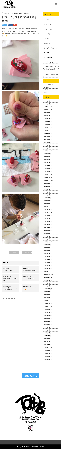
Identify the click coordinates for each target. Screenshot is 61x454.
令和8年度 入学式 (7, 270)
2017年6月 (47, 338)
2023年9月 (47, 153)
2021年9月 (47, 215)
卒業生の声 (47, 43)
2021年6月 (47, 221)
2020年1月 (47, 268)
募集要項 (46, 38)
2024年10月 (47, 130)
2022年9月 (47, 183)
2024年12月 (47, 127)
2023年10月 (47, 151)
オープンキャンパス (49, 84)
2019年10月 (47, 277)
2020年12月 (47, 236)
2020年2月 (47, 265)
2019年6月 (47, 286)
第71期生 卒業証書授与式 (29, 270)
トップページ (47, 20)
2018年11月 (47, 303)
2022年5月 (47, 195)
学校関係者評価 (48, 57)
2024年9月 (47, 133)
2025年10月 (47, 109)
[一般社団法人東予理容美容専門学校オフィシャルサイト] (9, 4)
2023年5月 (47, 162)
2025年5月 (47, 118)
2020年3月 (47, 262)
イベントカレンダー (49, 29)
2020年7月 (47, 250)
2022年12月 (47, 174)
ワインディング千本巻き (29, 278)
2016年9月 (47, 350)
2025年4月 (47, 121)
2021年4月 (47, 227)
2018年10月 (47, 306)
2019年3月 (47, 294)
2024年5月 (47, 139)
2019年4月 (47, 291)
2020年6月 (47, 253)
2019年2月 (47, 297)
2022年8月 (47, 186)
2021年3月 (47, 230)
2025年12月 (47, 107)
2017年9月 (47, 330)
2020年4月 (47, 259)
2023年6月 (47, 159)
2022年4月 (47, 198)
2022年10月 (47, 180)
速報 (45, 92)
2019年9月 (47, 280)
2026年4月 (47, 101)
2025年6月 (47, 115)
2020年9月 (47, 244)
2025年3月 (47, 124)
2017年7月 (47, 335)
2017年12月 (47, 324)
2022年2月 (47, 203)
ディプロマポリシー (49, 62)
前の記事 (14, 252)
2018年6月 (47, 315)
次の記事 (27, 252)
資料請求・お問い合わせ (50, 48)
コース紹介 (47, 34)
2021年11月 (47, 209)
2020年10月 (47, 242)
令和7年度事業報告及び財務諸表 (50, 75)
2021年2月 (47, 233)
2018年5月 (47, 318)
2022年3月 (47, 200)
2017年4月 (47, 344)
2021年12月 (47, 206)
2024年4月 (47, 142)
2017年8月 (47, 333)
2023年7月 (47, 156)
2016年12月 (47, 347)
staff (27, 13)
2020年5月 (47, 256)
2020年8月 (47, 247)
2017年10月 (47, 327)
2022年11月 (47, 177)
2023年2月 (47, 171)
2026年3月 (47, 104)
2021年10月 (47, 212)
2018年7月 (47, 312)
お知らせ (16, 13)
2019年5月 (47, 289)
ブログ (20, 13)
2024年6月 (47, 136)
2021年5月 (47, 224)
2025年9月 (47, 112)
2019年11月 (47, 274)
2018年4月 (47, 321)
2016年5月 (47, 359)
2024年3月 (47, 145)
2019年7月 (47, 283)
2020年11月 (47, 239)
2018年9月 (47, 309)
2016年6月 (47, 356)
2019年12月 (47, 271)
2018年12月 (47, 300)
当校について (47, 24)
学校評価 (46, 52)
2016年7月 (47, 353)
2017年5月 (47, 341)
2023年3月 (47, 168)
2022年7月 (47, 189)
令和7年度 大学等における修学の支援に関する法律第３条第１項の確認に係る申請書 (51, 68)
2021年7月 (47, 218)
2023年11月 (47, 148)
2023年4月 (47, 165)
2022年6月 (47, 192)
